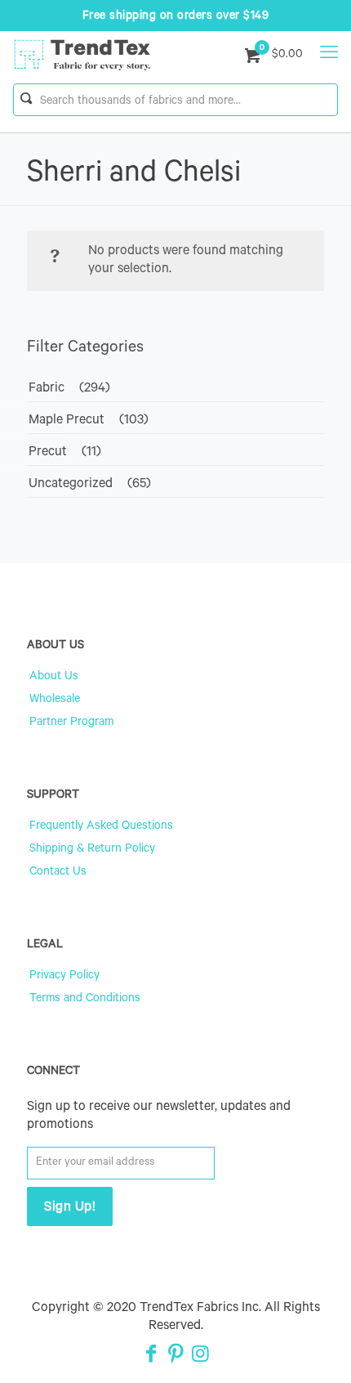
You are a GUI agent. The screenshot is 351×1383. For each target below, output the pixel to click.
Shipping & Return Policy (92, 850)
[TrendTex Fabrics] (82, 55)
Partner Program (71, 723)
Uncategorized (71, 484)
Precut (48, 452)
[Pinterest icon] (175, 1357)
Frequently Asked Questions (101, 827)
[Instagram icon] (200, 1357)
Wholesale (54, 700)
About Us (53, 677)
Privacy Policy (64, 976)
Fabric (46, 389)
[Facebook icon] (151, 1357)
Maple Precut (66, 421)
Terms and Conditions (84, 999)
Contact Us (58, 872)
